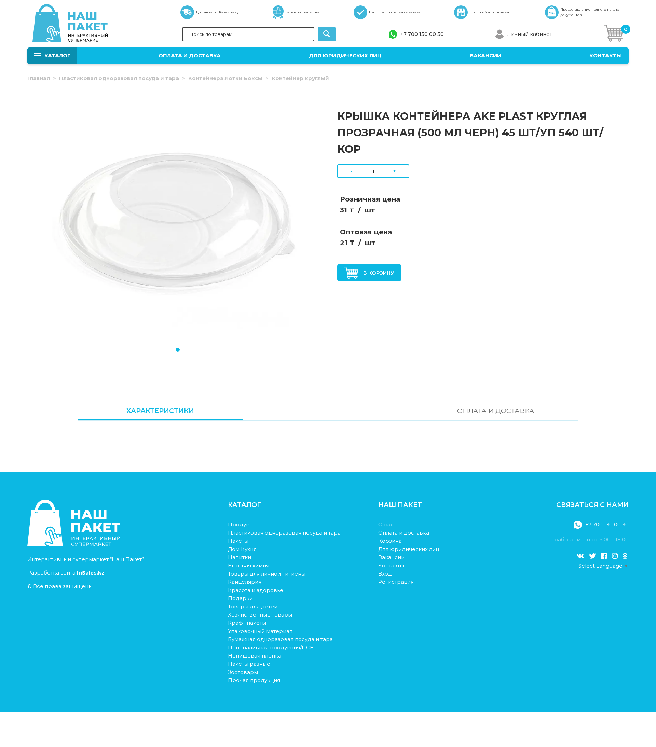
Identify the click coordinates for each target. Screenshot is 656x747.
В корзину (378, 272)
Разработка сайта (66, 572)
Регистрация (396, 582)
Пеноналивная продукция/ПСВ (271, 647)
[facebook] (604, 556)
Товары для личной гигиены (266, 573)
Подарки (240, 598)
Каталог (57, 55)
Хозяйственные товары (260, 614)
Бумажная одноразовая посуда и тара (280, 639)
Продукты (242, 524)
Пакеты (238, 541)
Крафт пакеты (247, 623)
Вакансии (485, 55)
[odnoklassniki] (625, 556)
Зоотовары (243, 672)
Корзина (390, 541)
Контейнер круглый (300, 78)
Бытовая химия (248, 565)
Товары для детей (252, 606)
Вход (385, 573)
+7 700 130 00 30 (422, 34)
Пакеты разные (249, 664)
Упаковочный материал (260, 631)
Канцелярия (244, 582)
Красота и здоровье (255, 590)
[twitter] (592, 556)
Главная (38, 78)
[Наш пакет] (73, 544)
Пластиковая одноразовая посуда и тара (119, 78)
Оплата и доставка (190, 55)
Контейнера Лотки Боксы (225, 78)
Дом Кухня (242, 549)
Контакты (605, 55)
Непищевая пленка (254, 655)
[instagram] (615, 556)
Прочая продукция (254, 680)
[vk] (580, 556)
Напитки (239, 557)
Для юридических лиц (345, 55)
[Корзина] (614, 34)
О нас (386, 524)
